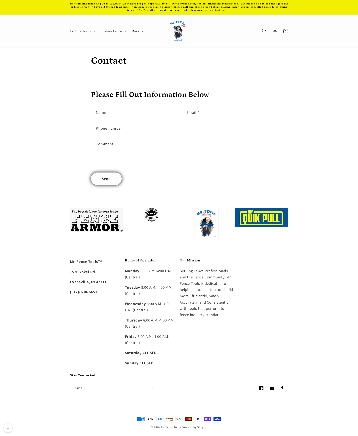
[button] (82, 31)
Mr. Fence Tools (171, 427)
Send (106, 178)
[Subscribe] (152, 388)
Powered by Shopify (194, 427)
